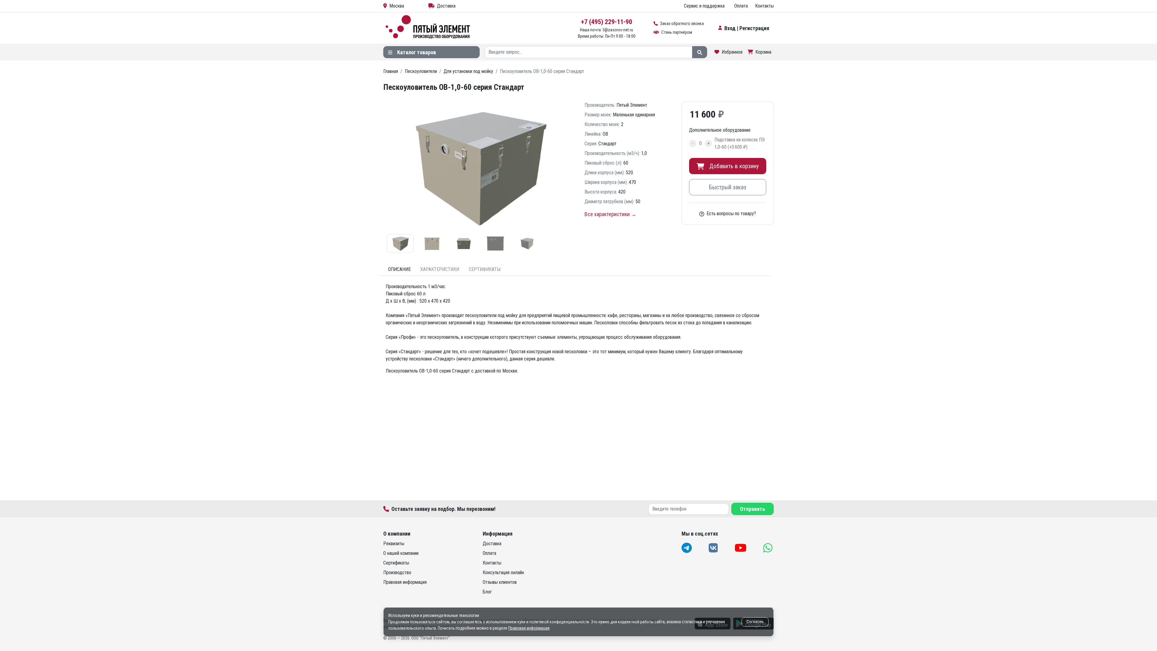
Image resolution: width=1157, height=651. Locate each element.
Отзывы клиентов (500, 582)
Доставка (446, 6)
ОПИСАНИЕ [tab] (399, 269)
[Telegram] (687, 547)
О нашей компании (401, 553)
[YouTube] (741, 547)
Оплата (741, 6)
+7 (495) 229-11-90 (606, 22)
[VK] (714, 547)
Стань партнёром (676, 32)
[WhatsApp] (768, 547)
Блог (487, 592)
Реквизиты (393, 543)
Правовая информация (405, 582)
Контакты (764, 6)
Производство (397, 572)
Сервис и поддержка (704, 6)
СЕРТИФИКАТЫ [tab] (484, 269)
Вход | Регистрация (746, 28)
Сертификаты (396, 563)
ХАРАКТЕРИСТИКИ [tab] (439, 269)
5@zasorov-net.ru (618, 29)
